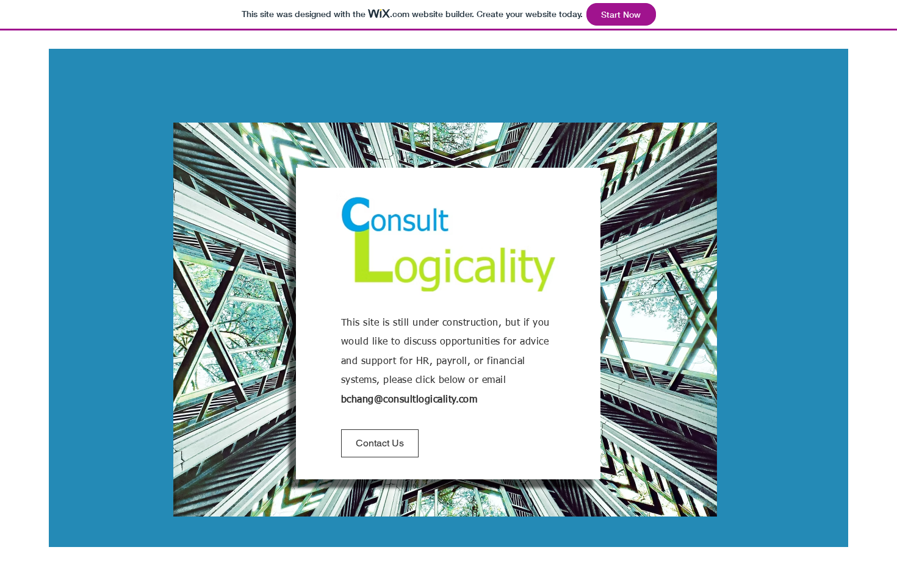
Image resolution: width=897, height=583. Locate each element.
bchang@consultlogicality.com (409, 400)
